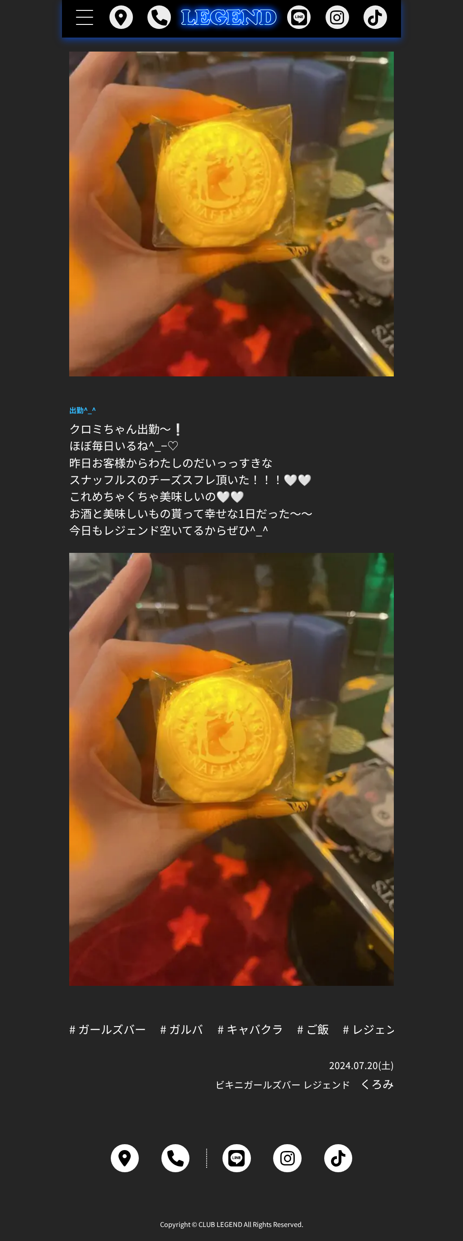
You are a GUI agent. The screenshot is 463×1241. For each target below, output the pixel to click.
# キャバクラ (250, 1029)
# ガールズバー (107, 1029)
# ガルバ (181, 1029)
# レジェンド (375, 1029)
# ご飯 (313, 1029)
